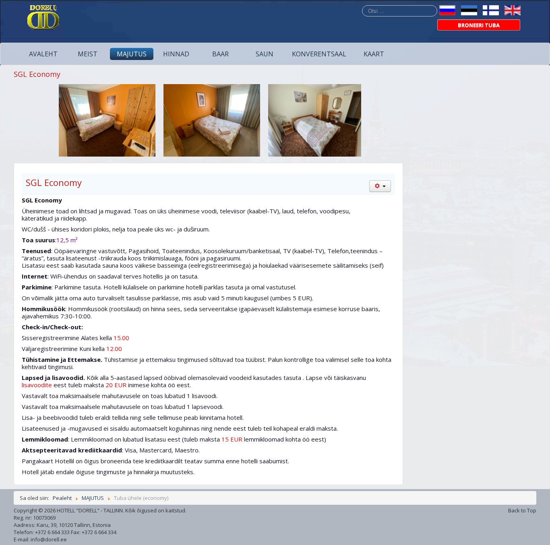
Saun (264, 54)
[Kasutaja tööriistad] (380, 186)
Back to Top (522, 510)
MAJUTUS (132, 54)
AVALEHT (43, 54)
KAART (374, 54)
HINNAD (176, 54)
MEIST (87, 54)
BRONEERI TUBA (479, 25)
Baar (220, 54)
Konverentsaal (319, 54)
